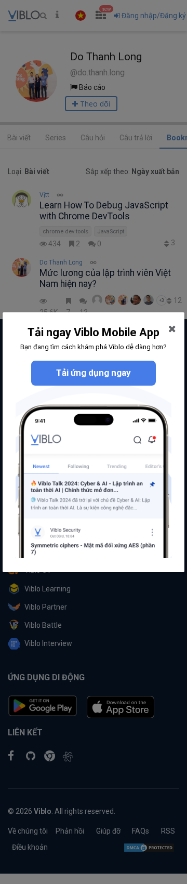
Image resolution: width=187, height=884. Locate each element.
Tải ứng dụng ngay (93, 372)
